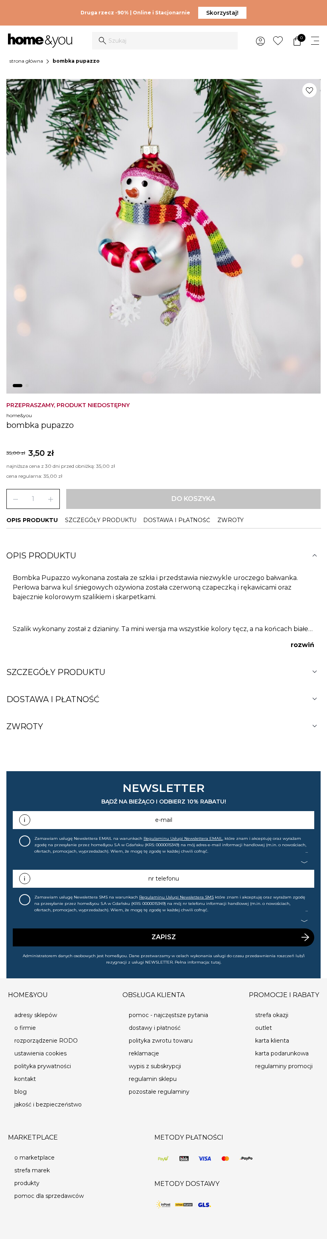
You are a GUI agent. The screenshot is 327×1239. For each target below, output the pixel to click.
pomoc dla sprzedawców (49, 1195)
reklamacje (144, 1053)
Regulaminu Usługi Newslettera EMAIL (183, 838)
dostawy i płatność (155, 1027)
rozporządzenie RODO (46, 1040)
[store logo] (40, 41)
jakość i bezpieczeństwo (48, 1104)
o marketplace (34, 1157)
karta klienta (272, 1040)
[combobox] (165, 40)
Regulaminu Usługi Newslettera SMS (176, 897)
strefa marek (32, 1170)
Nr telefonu (163, 878)
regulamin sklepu (153, 1079)
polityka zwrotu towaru (161, 1040)
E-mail (163, 820)
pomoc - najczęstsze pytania (168, 1015)
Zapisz (164, 937)
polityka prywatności (42, 1066)
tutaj (216, 962)
